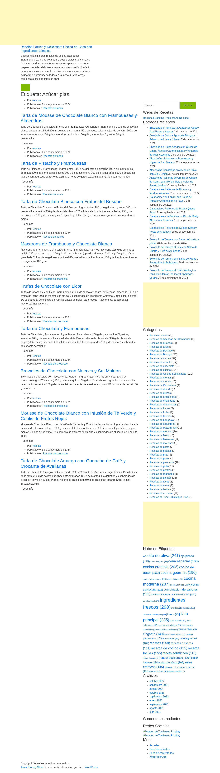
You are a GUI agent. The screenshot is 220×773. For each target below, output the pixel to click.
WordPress (91, 767)
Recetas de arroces (160, 343)
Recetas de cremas (160, 377)
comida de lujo (187, 594)
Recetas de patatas (160, 450)
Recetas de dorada (160, 389)
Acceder (154, 745)
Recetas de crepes (160, 381)
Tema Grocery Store (32, 767)
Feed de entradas (159, 749)
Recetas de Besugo (160, 354)
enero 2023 (156, 700)
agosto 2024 (156, 688)
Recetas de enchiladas (162, 396)
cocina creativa (160, 567)
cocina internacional (154, 579)
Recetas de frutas (159, 412)
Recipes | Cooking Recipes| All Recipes (166, 118)
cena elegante (159, 561)
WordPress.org (158, 757)
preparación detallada (169, 625)
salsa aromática (171, 662)
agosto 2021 (156, 708)
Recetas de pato (158, 454)
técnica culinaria (176, 672)
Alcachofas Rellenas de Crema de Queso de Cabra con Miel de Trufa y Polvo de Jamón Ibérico (173, 181)
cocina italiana (174, 579)
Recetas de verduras (161, 493)
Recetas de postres (160, 470)
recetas (37, 100)
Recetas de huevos (160, 416)
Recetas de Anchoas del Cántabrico (170, 339)
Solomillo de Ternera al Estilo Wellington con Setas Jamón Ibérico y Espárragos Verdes (172, 274)
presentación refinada (174, 634)
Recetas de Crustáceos (162, 385)
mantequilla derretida (183, 608)
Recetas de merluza (160, 431)
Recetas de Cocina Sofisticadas (167, 373)
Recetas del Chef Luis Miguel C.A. (169, 497)
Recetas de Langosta (161, 420)
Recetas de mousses (161, 443)
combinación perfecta (164, 594)
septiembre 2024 (159, 685)
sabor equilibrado (176, 657)
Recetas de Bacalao (161, 350)
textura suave (158, 671)
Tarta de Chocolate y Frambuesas (55, 328)
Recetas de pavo (159, 458)
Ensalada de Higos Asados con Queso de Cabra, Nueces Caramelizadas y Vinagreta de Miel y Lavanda (173, 151)
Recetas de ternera (160, 489)
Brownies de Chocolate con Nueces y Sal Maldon (71, 370)
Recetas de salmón (160, 477)
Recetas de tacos (159, 481)
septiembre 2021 (159, 704)
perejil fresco (170, 614)
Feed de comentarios (161, 753)
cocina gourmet (179, 572)
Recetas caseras (159, 335)
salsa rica (170, 667)
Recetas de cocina (160, 370)
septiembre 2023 (159, 696)
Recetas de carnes (160, 358)
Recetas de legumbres (162, 423)
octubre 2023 (156, 692)
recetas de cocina (169, 648)
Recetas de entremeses (163, 404)
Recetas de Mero (159, 435)
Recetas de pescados (161, 462)
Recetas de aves (159, 346)
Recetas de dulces (53, 236)
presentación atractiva (166, 630)
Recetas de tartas (53, 108)
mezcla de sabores (152, 614)
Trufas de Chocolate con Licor (51, 286)
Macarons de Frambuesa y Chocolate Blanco (66, 243)
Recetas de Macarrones (163, 427)
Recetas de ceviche (160, 362)
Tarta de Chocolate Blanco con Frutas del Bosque (71, 201)
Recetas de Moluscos (161, 439)
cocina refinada (180, 584)
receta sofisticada (179, 653)
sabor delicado (151, 658)
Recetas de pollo (159, 466)
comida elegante (151, 601)
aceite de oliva (161, 555)
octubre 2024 (156, 681)
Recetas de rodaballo (161, 474)
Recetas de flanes (159, 408)
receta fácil (171, 638)
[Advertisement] (96, 22)
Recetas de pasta (159, 447)
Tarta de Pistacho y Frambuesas (53, 163)
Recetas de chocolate (55, 279)
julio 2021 (155, 712)
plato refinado (178, 621)
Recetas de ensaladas (162, 400)
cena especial (183, 561)
